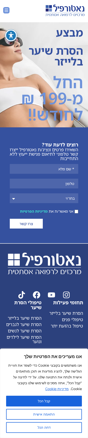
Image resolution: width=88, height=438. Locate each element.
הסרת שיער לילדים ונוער (24, 339)
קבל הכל (44, 401)
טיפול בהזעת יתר (67, 326)
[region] (44, 393)
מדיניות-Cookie (57, 389)
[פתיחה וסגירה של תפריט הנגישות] (11, 35)
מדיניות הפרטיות (34, 211)
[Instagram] (66, 295)
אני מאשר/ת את (46, 211)
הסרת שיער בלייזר (66, 313)
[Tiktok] (21, 295)
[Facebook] (36, 295)
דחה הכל (44, 427)
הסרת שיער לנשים (25, 331)
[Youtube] (51, 295)
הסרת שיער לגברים (24, 324)
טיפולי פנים (72, 319)
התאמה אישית (44, 414)
